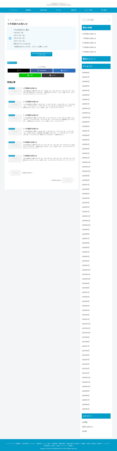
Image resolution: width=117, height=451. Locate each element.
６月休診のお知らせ (89, 43)
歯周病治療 (62, 443)
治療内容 (39, 443)
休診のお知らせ (12, 62)
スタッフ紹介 (46, 443)
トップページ (10, 443)
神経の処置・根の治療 (73, 443)
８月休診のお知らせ (89, 34)
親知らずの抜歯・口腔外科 (94, 443)
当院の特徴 (25, 443)
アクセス (32, 443)
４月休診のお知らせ (89, 52)
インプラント (106, 443)
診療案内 (18, 443)
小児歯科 (82, 443)
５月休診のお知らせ (89, 47)
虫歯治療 (54, 443)
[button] (53, 75)
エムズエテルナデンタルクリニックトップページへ (41, 54)
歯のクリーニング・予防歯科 (65, 445)
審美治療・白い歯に (49, 445)
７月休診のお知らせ (89, 38)
